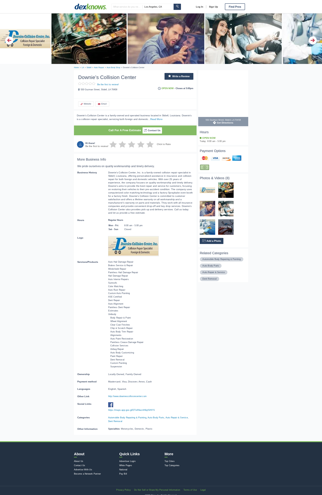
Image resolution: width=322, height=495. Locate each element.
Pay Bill (123, 474)
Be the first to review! (108, 84)
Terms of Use (190, 490)
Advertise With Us (83, 469)
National (123, 469)
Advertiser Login (127, 461)
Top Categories (172, 465)
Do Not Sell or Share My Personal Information (157, 490)
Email (104, 104)
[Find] (177, 7)
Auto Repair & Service (177, 417)
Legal (203, 490)
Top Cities (170, 461)
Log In (199, 6)
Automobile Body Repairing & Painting (127, 417)
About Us (78, 461)
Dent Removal (115, 421)
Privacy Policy (123, 490)
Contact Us (154, 130)
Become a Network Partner (87, 474)
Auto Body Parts (156, 417)
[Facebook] (111, 406)
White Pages (125, 465)
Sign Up (213, 6)
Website (87, 104)
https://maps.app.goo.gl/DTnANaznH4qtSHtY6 (131, 410)
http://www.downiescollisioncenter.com (127, 396)
